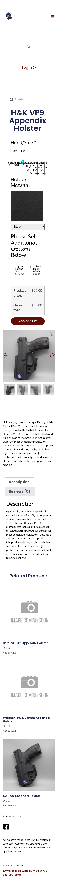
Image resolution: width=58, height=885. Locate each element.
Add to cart (28, 321)
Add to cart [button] (9, 653)
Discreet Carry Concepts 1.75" (41, 166)
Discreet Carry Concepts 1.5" (34, 166)
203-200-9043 (12, 875)
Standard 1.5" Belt (13, 164)
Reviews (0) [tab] (19, 491)
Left (23, 151)
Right (14, 151)
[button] (52, 16)
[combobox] (29, 99)
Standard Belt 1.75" (20, 164)
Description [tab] (19, 481)
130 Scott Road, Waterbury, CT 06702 (25, 870)
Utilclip (28, 163)
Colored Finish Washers (38, 270)
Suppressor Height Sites (21, 270)
